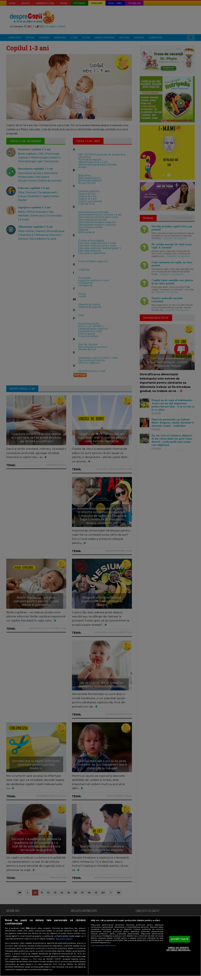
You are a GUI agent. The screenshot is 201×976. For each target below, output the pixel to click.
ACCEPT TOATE (179, 939)
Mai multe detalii (64, 939)
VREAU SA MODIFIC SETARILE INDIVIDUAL (178, 948)
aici (30, 959)
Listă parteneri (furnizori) (103, 945)
